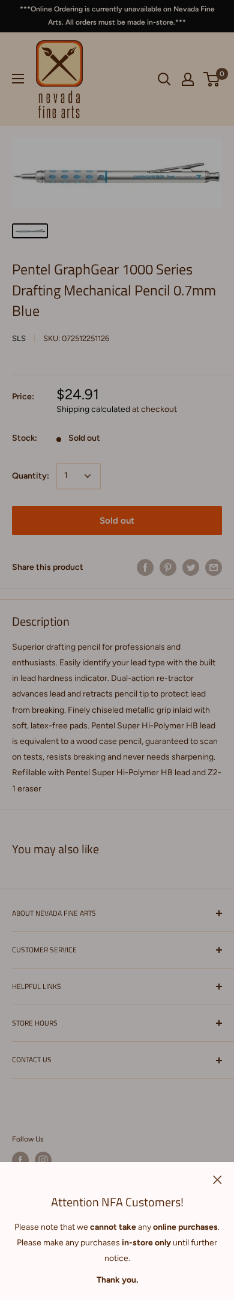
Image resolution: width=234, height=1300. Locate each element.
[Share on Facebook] (145, 567)
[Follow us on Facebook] (20, 1160)
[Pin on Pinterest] (168, 567)
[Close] (217, 1179)
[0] (212, 79)
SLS (19, 338)
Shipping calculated (93, 409)
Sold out (117, 520)
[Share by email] (213, 567)
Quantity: (30, 476)
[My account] (188, 79)
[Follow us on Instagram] (43, 1160)
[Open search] (164, 79)
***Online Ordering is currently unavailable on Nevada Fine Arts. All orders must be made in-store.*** (117, 15)
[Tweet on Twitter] (190, 567)
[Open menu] (18, 78)
